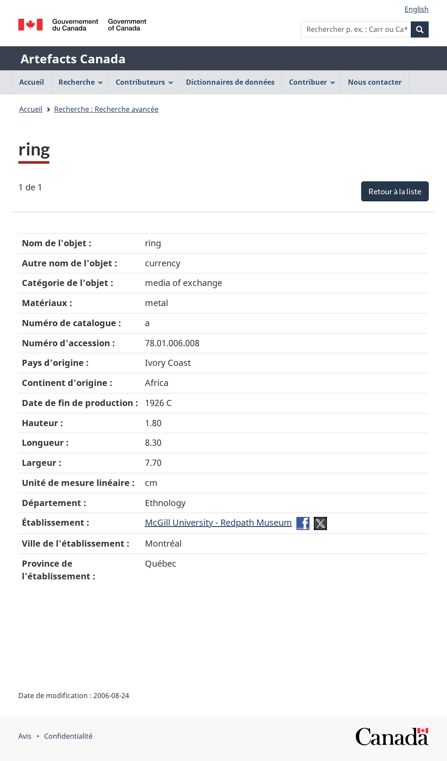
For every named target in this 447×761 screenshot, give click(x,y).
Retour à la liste (394, 191)
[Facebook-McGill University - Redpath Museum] (302, 522)
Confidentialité (68, 736)
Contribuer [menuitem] (308, 82)
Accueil (30, 109)
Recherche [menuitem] (76, 82)
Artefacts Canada (73, 58)
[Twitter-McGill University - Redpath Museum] (320, 522)
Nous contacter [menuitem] (375, 82)
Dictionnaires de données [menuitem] (230, 82)
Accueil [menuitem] (31, 82)
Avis (24, 736)
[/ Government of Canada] (82, 25)
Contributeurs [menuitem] (140, 82)
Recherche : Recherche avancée (106, 109)
